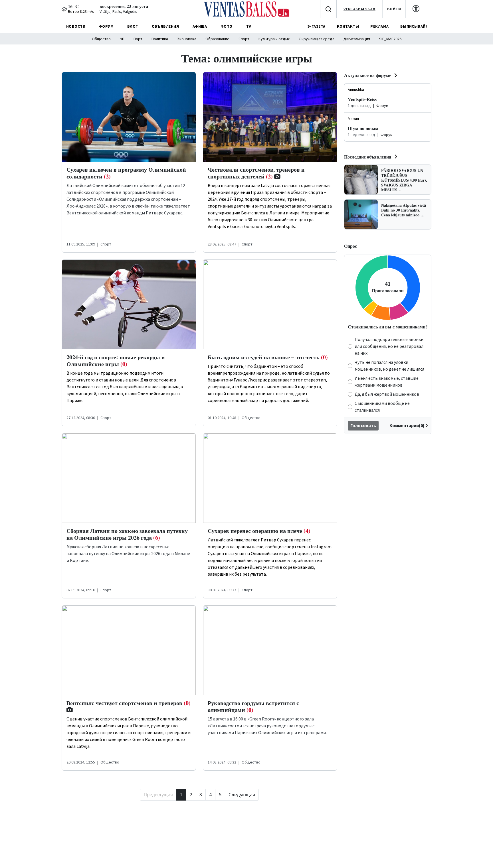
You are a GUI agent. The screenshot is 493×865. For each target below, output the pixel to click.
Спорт (244, 39)
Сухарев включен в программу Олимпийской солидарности (126, 172)
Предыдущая (158, 794)
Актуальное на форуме (367, 75)
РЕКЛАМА (379, 26)
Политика (159, 39)
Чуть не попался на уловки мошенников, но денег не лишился (389, 365)
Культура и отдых (274, 39)
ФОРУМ (106, 26)
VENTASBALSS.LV (359, 9)
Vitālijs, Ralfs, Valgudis (118, 12)
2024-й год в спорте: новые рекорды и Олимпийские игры (115, 360)
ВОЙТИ (394, 9)
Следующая (242, 794)
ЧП (122, 39)
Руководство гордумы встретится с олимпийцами (253, 706)
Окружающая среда (316, 39)
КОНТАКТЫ (348, 26)
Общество (101, 39)
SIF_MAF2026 (390, 39)
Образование (217, 39)
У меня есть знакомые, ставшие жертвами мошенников (387, 381)
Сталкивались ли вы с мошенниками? (388, 326)
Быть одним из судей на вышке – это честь (268, 357)
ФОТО (227, 26)
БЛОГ (132, 26)
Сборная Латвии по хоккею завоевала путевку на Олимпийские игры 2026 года (127, 534)
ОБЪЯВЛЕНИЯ (165, 26)
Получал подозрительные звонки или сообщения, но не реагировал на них (389, 346)
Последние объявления (367, 156)
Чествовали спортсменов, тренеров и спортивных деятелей (256, 172)
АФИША (200, 26)
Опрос (350, 246)
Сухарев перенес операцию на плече (259, 531)
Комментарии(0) (407, 426)
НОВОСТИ (75, 26)
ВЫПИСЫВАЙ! (413, 26)
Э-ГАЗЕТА (316, 26)
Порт (138, 39)
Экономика (186, 39)
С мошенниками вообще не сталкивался (382, 406)
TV (248, 26)
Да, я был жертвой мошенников (387, 394)
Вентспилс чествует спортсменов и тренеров (128, 703)
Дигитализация (357, 39)
